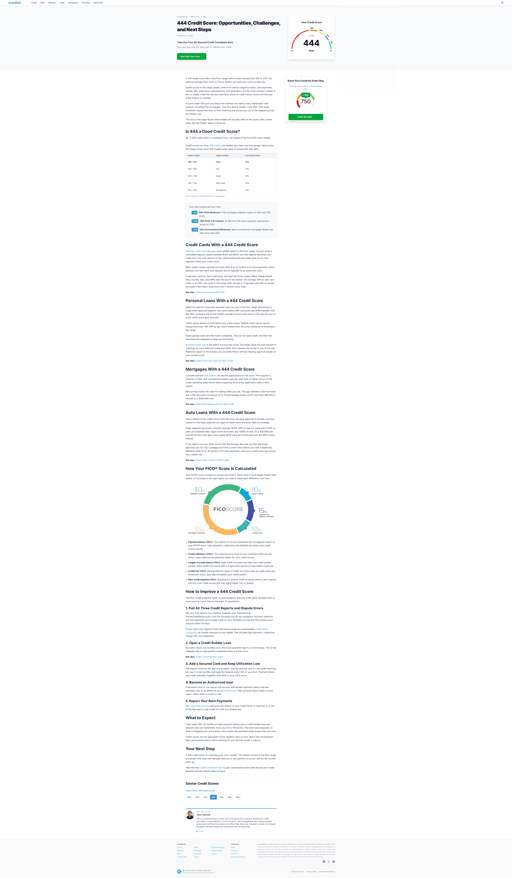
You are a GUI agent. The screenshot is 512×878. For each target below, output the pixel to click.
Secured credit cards (196, 251)
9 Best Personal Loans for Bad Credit (214, 360)
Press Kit (234, 854)
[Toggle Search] (502, 3)
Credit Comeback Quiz (211, 767)
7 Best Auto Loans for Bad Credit (212, 460)
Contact (234, 850)
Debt (179, 854)
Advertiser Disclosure (327, 872)
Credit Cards (181, 857)
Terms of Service (297, 872)
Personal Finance (217, 847)
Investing (197, 854)
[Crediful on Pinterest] (333, 861)
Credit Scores (182, 17)
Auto (196, 847)
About (233, 847)
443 (205, 797)
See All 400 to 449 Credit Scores (201, 790)
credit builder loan (197, 344)
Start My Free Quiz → (191, 56)
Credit (179, 847)
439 (197, 797)
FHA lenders (210, 375)
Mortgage (197, 850)
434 (189, 797)
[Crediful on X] (328, 861)
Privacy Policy (311, 872)
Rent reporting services (197, 706)
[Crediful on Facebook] (324, 861)
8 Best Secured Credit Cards (210, 292)
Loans (196, 857)
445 (221, 797)
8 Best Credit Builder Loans (209, 656)
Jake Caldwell (203, 814)
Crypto (213, 854)
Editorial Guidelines (238, 857)
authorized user (228, 690)
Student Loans (216, 850)
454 (237, 797)
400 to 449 (195, 17)
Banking (180, 850)
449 (229, 797)
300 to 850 (214, 145)
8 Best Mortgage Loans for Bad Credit (215, 404)
